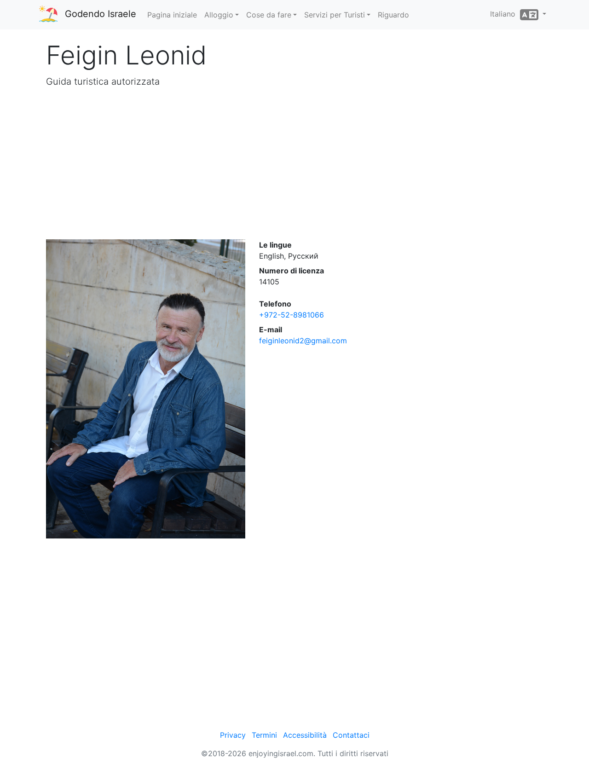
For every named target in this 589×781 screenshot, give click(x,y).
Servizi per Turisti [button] (334, 14)
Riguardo (393, 14)
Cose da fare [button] (268, 14)
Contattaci (351, 735)
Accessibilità (305, 735)
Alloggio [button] (218, 14)
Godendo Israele (100, 13)
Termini (264, 735)
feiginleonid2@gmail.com (303, 340)
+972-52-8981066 (291, 314)
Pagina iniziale (172, 14)
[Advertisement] (294, 163)
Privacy (233, 735)
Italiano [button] (505, 13)
